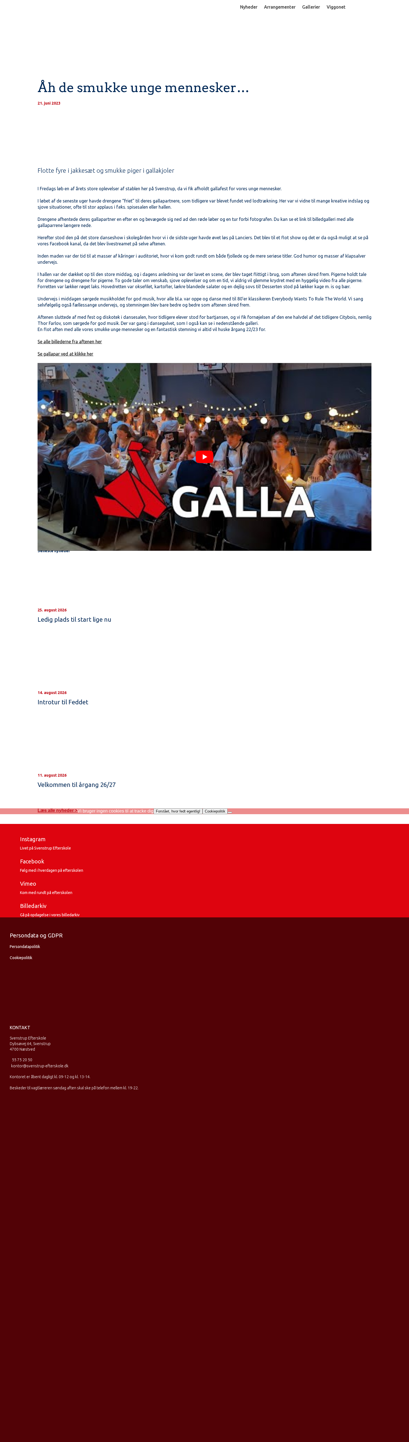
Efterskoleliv (236, 28)
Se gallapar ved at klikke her (65, 353)
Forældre (359, 28)
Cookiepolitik (21, 957)
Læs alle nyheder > (57, 810)
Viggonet (336, 6)
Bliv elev (201, 28)
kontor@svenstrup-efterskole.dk (39, 1066)
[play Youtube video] (204, 457)
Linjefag (298, 28)
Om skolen (328, 28)
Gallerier (311, 6)
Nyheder (248, 6)
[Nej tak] (230, 812)
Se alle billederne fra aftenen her (70, 341)
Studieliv (271, 28)
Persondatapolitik (25, 946)
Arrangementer (279, 6)
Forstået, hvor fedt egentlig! (178, 811)
